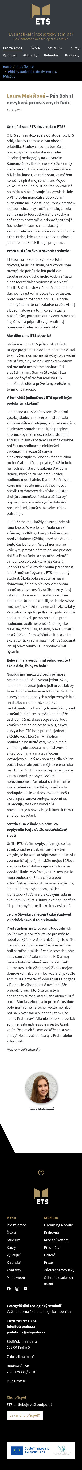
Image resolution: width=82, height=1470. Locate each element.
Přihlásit (9, 76)
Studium (55, 48)
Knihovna (51, 1232)
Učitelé (49, 1255)
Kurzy (74, 48)
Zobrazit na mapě (21, 1356)
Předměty (51, 1247)
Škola (35, 48)
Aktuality (30, 55)
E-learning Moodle (58, 1224)
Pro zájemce (12, 48)
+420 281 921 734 (22, 1320)
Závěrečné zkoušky (59, 1270)
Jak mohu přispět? (25, 1415)
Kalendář (51, 55)
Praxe (48, 1262)
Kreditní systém (56, 1240)
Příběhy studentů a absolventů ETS (32, 72)
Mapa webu (16, 1277)
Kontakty (72, 55)
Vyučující (10, 55)
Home (7, 67)
